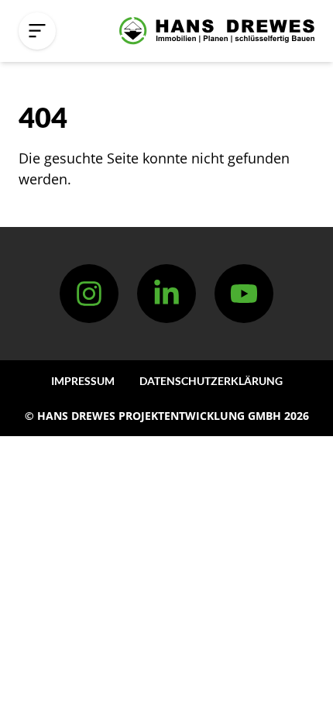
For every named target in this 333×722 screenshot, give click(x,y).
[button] (37, 31)
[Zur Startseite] (216, 31)
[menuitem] (83, 381)
